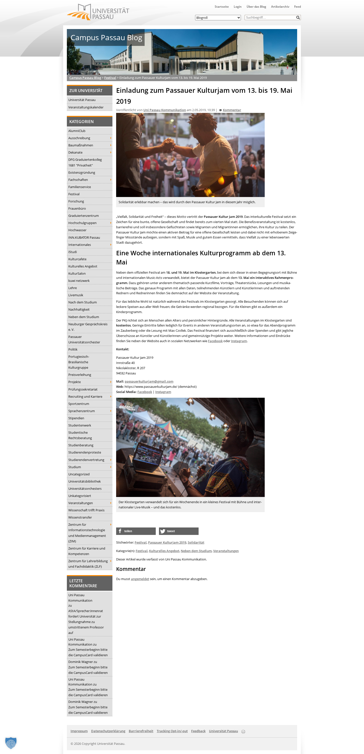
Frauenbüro (77, 208)
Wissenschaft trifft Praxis (86, 510)
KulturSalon (77, 273)
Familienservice (79, 187)
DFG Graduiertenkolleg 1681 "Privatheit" (85, 162)
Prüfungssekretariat (83, 389)
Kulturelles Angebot (82, 266)
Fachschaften (78, 179)
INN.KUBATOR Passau (84, 237)
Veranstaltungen (80, 503)
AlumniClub (76, 131)
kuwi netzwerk (79, 280)
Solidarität (196, 542)
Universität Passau (82, 100)
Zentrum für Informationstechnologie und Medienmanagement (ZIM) (87, 532)
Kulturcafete (77, 259)
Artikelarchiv (280, 6)
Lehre (72, 288)
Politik (73, 349)
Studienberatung (80, 445)
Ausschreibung (79, 138)
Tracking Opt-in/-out (172, 731)
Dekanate (75, 152)
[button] (298, 17)
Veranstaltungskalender (86, 107)
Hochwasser (77, 230)
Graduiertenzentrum (83, 215)
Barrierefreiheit (141, 731)
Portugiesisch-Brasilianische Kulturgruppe (78, 362)
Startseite (222, 6)
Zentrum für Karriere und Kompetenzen (86, 551)
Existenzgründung (81, 172)
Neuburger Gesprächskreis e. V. (87, 327)
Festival (73, 194)
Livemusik (75, 295)
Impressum (79, 731)
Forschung (76, 201)
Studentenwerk (79, 425)
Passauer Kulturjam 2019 (167, 542)
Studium (74, 467)
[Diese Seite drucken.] (243, 730)
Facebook (215, 341)
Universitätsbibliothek (84, 481)
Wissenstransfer (80, 517)
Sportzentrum (78, 403)
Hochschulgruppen (82, 223)
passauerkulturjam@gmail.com (149, 381)
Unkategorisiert (79, 495)
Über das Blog (256, 6)
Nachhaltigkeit (79, 309)
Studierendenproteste (84, 452)
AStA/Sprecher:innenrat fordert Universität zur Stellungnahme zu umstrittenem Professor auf (86, 622)
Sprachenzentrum (81, 411)
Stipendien (76, 418)
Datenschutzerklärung (108, 731)
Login (238, 6)
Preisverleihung (79, 374)
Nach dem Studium (82, 302)
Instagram (239, 341)
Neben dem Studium (83, 317)
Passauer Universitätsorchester (84, 339)
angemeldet (140, 579)
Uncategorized (79, 474)
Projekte (74, 382)
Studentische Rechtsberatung (80, 435)
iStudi (72, 252)
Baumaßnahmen (80, 145)
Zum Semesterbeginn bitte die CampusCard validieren (88, 652)
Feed (297, 6)
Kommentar (232, 110)
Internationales (79, 244)
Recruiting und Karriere (85, 396)
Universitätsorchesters (85, 488)
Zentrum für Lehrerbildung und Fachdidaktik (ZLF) (88, 564)
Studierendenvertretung (86, 460)
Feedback (198, 731)
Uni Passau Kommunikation (80, 598)
